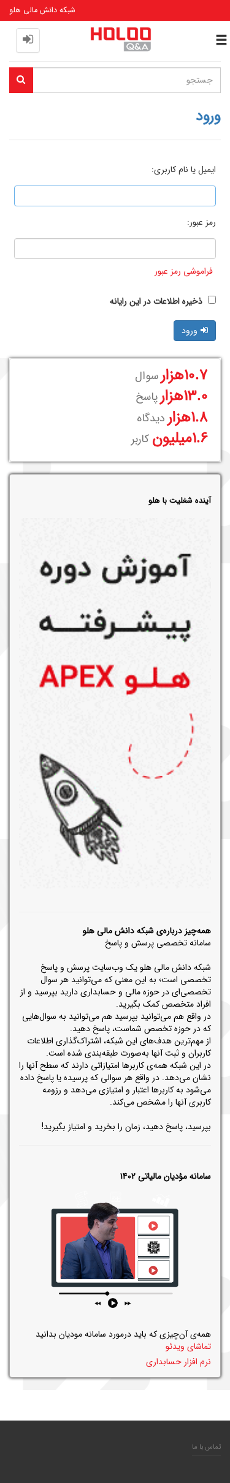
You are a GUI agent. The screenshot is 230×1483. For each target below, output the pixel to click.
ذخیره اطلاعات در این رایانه (157, 301)
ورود (189, 330)
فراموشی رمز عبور (184, 271)
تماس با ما (206, 1446)
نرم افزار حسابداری (178, 1361)
